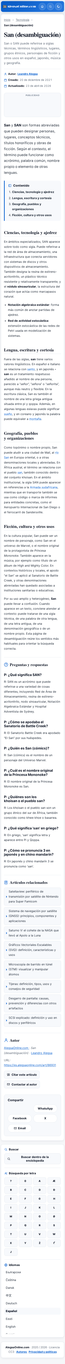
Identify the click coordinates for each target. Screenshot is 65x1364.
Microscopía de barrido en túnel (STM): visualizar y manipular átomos (30, 969)
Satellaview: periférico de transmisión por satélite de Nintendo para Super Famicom (33, 896)
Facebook (20, 1118)
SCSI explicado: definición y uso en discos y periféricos (33, 1020)
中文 (9, 1295)
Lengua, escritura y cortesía (31, 198)
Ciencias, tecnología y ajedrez (33, 192)
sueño (8, 414)
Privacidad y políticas (43, 1352)
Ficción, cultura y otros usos (32, 215)
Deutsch (11, 1303)
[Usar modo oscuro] (58, 6)
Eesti (9, 1319)
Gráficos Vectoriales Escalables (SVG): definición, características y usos (32, 950)
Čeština (11, 1280)
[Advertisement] (32, 105)
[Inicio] (42, 6)
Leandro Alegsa (28, 74)
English (11, 1326)
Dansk (10, 1287)
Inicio (7, 20)
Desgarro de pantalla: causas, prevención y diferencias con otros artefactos (32, 1003)
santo (31, 369)
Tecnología (22, 20)
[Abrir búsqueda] (50, 6)
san (20, 472)
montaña (35, 419)
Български (13, 1272)
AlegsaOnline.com (16, 1048)
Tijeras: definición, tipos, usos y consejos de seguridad (30, 986)
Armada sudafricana (43, 487)
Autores (21, 1352)
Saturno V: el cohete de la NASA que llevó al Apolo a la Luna (34, 933)
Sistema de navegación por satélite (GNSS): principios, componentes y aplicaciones (33, 916)
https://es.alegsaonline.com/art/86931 (30, 1065)
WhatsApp (45, 1108)
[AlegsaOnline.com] (19, 6)
